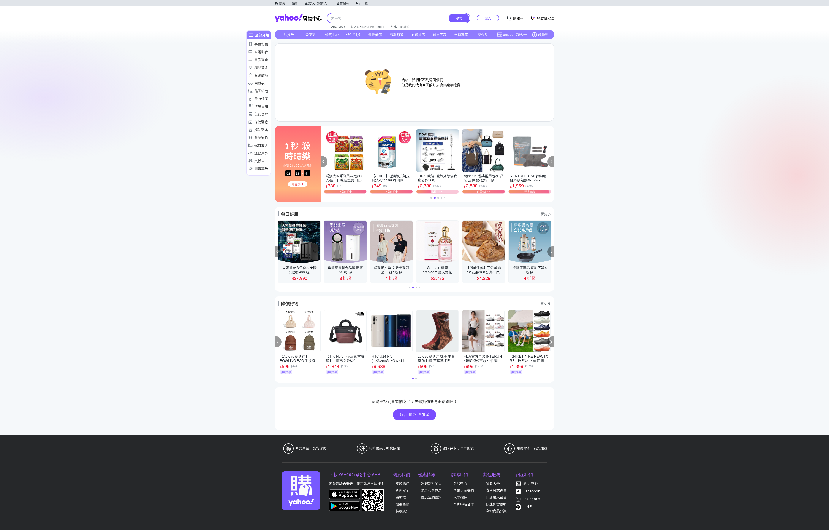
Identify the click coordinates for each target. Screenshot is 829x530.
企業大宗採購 (463, 490)
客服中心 (460, 483)
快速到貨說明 (496, 503)
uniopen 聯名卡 (515, 34)
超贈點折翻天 (431, 483)
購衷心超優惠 (431, 490)
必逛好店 (418, 34)
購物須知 (402, 510)
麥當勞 (404, 26)
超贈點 (543, 34)
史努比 (392, 26)
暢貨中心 (332, 34)
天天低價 (375, 34)
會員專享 (461, 34)
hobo (380, 26)
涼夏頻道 (396, 34)
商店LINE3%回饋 (362, 26)
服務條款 (402, 503)
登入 (488, 18)
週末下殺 (440, 34)
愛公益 (483, 34)
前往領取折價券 (415, 414)
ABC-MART (339, 26)
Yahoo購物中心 (298, 18)
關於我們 (402, 483)
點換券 (289, 34)
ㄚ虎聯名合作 (463, 503)
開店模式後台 (496, 497)
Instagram (531, 498)
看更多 (546, 213)
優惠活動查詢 (431, 497)
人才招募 (460, 497)
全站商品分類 (496, 510)
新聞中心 (530, 483)
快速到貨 (353, 34)
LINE (527, 506)
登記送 (310, 34)
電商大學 (493, 483)
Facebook (531, 490)
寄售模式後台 (496, 490)
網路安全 (402, 490)
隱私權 (401, 497)
